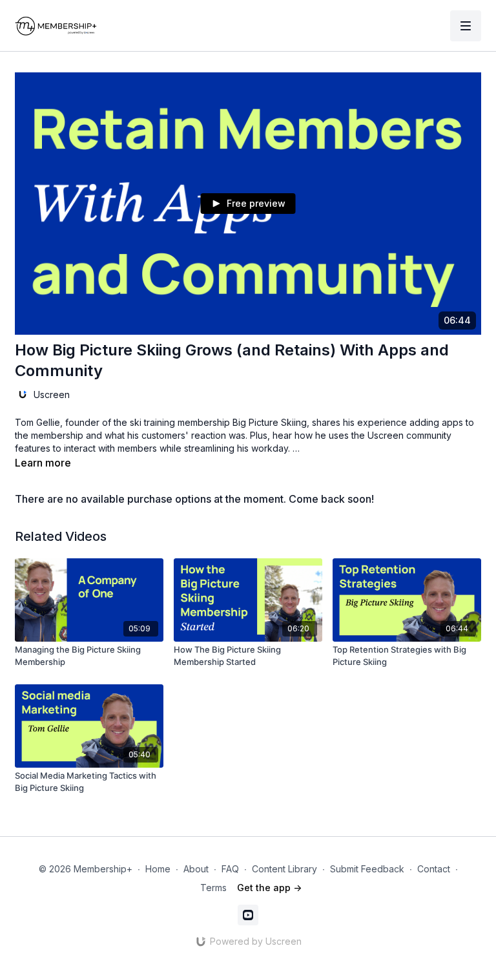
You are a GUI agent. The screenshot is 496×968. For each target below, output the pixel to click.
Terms (213, 887)
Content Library (284, 868)
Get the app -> (269, 887)
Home (157, 868)
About (196, 868)
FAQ (230, 868)
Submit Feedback (367, 868)
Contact (433, 868)
